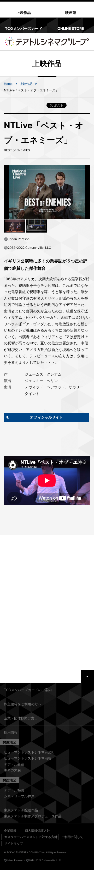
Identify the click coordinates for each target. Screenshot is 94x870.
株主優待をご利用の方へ (22, 704)
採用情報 (10, 732)
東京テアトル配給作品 (21, 810)
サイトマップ (13, 843)
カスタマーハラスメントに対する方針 (30, 837)
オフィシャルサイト (46, 417)
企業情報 (10, 831)
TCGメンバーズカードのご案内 (28, 690)
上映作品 (26, 84)
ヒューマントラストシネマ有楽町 (29, 752)
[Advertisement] (47, 602)
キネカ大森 (12, 770)
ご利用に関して (72, 837)
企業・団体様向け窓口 (21, 718)
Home (8, 84)
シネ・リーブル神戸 (19, 796)
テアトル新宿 (14, 764)
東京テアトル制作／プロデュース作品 (33, 816)
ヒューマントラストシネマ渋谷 (27, 758)
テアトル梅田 (14, 790)
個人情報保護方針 (37, 831)
